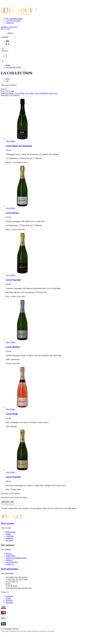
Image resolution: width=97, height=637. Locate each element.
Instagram (9, 603)
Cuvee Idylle (12, 413)
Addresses (9, 538)
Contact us (10, 23)
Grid (7, 79)
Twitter (8, 598)
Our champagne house (14, 19)
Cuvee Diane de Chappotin (19, 146)
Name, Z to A (25, 93)
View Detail (10, 141)
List (7, 81)
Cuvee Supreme (13, 279)
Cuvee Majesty (13, 347)
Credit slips (10, 536)
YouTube (9, 600)
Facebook (9, 596)
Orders (8, 534)
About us (9, 560)
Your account (7, 523)
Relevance (5, 93)
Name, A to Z (14, 93)
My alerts (9, 540)
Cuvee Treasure (13, 477)
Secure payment (12, 562)
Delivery (9, 554)
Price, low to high (37, 93)
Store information (9, 569)
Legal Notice (10, 556)
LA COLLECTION (13, 21)
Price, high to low (50, 93)
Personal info (10, 532)
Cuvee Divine (12, 213)
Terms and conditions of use (16, 558)
